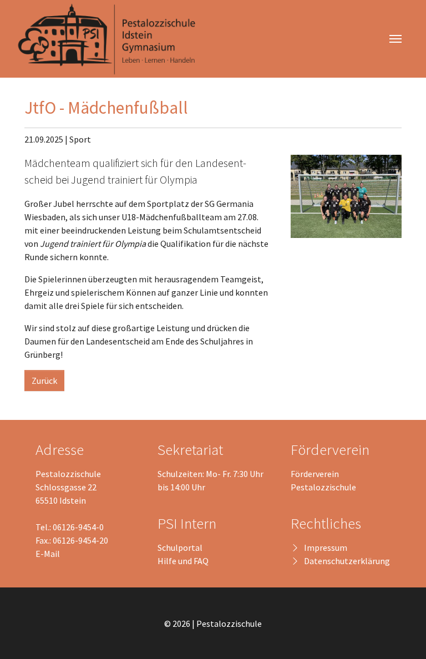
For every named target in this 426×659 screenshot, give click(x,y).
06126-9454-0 (78, 527)
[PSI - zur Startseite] (111, 39)
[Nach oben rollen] (401, 634)
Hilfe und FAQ (183, 560)
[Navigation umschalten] (395, 38)
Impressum (325, 547)
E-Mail (48, 553)
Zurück (44, 380)
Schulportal (180, 547)
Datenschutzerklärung (347, 560)
